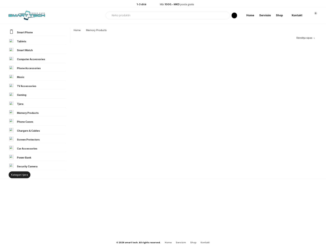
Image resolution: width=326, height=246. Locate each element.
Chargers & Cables (28, 130)
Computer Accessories (31, 59)
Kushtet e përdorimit (227, 225)
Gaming (21, 94)
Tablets (21, 41)
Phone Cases (25, 121)
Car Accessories (27, 148)
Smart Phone (25, 32)
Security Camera (27, 166)
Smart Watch (25, 50)
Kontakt (297, 15)
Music (20, 77)
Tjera (20, 103)
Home (250, 15)
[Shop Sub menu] (286, 15)
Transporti (221, 219)
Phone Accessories (29, 68)
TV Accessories (26, 86)
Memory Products (28, 112)
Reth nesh (221, 208)
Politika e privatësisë (227, 214)
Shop (279, 15)
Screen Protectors (28, 139)
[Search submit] (234, 15)
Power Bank (24, 157)
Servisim (265, 15)
